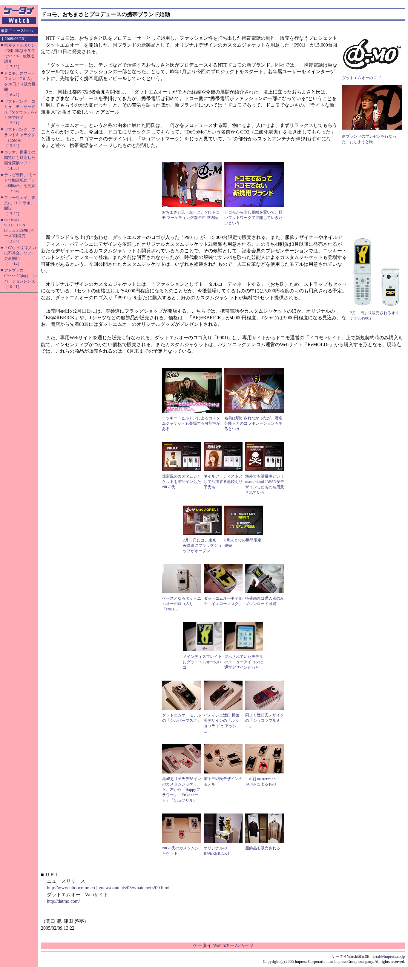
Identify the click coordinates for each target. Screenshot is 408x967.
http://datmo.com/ (63, 901)
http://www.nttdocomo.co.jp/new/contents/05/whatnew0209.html (108, 887)
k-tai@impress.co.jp (389, 956)
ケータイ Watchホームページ (223, 945)
